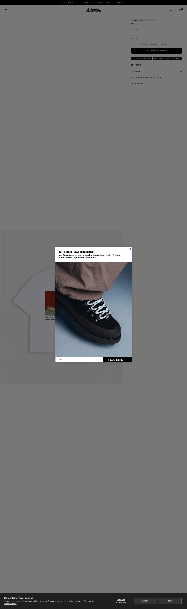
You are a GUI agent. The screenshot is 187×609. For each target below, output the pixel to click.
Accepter (145, 601)
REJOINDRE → (117, 359)
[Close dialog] (129, 249)
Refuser (170, 601)
